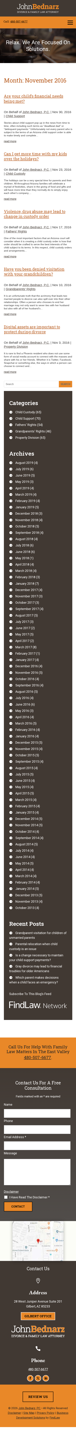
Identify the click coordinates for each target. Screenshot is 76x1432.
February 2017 (25, 653)
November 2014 (26, 825)
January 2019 (24, 507)
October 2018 (24, 526)
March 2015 (23, 800)
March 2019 (23, 494)
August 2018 (24, 539)
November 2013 (26, 901)
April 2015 (22, 793)
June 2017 (22, 628)
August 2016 (24, 691)
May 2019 (22, 482)
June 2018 (22, 552)
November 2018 (26, 520)
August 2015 (24, 768)
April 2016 (22, 717)
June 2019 (22, 475)
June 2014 (22, 857)
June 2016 (22, 704)
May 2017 (22, 634)
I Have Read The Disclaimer (29, 1197)
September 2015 (27, 761)
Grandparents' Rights (21, 289)
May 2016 (22, 711)
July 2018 (22, 545)
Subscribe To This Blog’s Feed (30, 994)
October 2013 (24, 908)
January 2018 (24, 583)
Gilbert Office (38, 1316)
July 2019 (22, 469)
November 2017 (26, 596)
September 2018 (27, 532)
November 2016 (26, 672)
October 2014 (24, 831)
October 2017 (24, 602)
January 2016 (24, 736)
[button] (70, 22)
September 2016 (27, 685)
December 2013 (26, 895)
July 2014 (22, 850)
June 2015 (22, 780)
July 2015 (22, 774)
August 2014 (24, 844)
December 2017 (26, 590)
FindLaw (54, 1417)
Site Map (28, 1413)
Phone (8, 1121)
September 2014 (27, 838)
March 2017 (23, 647)
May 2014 (22, 863)
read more (10, 141)
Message (10, 1153)
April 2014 (22, 870)
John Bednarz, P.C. (36, 112)
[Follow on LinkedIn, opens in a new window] (46, 1378)
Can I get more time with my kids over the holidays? (35, 156)
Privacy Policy (45, 1413)
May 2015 (22, 787)
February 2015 (25, 806)
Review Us (38, 1397)
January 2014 (24, 888)
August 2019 (24, 463)
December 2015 (26, 742)
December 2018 (26, 513)
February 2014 (25, 882)
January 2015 (24, 812)
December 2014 (26, 819)
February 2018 (25, 577)
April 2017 (22, 641)
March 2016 (23, 723)
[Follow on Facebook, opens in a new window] (30, 1378)
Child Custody (15, 173)
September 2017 (27, 609)
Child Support (15, 116)
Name (8, 1104)
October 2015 (24, 755)
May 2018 (22, 558)
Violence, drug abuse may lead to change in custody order (34, 214)
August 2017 (24, 615)
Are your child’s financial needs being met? (33, 98)
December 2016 (26, 666)
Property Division (16, 346)
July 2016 (22, 698)
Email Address (15, 1137)
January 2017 (24, 660)
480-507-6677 (19, 21)
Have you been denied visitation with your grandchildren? (34, 271)
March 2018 (23, 571)
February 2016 (25, 730)
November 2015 (26, 749)
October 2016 (24, 679)
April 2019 (22, 488)
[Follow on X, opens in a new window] (38, 1378)
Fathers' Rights (16, 231)
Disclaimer (11, 1191)
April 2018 (22, 564)
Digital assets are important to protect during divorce (32, 329)
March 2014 (23, 876)
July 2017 (22, 622)
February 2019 (25, 501)
